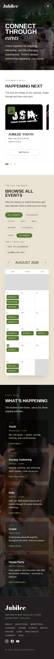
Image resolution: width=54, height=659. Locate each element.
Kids (23, 221)
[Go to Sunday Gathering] (15, 164)
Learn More (16, 443)
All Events (14, 215)
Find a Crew (16, 546)
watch (44, 628)
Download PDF (16, 252)
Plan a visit (25, 618)
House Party (12, 302)
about (8, 624)
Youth (11, 221)
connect (10, 635)
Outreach (27, 228)
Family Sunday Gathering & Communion (13, 297)
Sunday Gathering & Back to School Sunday (13, 317)
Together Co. (13, 322)
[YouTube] (17, 641)
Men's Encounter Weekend (13, 366)
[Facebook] (12, 641)
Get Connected (18, 582)
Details (24, 152)
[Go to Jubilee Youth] (7, 164)
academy (10, 628)
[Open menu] (48, 6)
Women (12, 228)
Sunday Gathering (13, 333)
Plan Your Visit (17, 476)
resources (32, 632)
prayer (9, 632)
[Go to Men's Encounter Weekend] (11, 164)
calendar (24, 235)
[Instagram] (6, 641)
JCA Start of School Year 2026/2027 (28, 333)
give (21, 635)
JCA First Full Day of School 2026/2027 (43, 333)
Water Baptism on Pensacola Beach (13, 307)
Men (34, 221)
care (19, 632)
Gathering (32, 215)
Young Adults (13, 338)
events (33, 628)
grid (11, 235)
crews (22, 628)
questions (21, 624)
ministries (37, 624)
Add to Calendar (18, 247)
